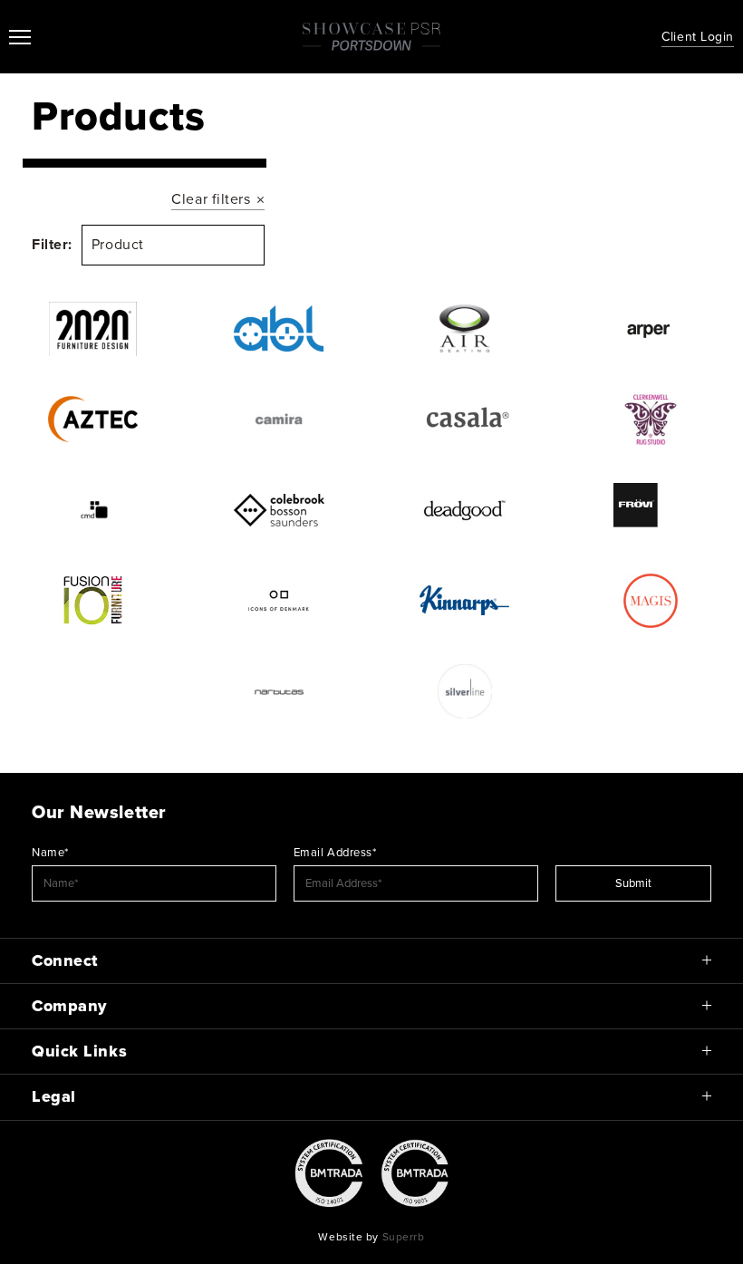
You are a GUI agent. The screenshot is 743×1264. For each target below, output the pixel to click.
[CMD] (93, 510)
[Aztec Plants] (93, 419)
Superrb (403, 1236)
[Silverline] (464, 691)
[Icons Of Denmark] (278, 601)
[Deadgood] (464, 510)
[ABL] (278, 329)
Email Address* (335, 852)
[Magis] (650, 601)
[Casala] (464, 419)
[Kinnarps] (464, 601)
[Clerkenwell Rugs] (650, 419)
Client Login (697, 36)
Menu (20, 37)
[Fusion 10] (93, 601)
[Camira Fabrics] (278, 419)
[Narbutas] (278, 691)
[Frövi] (650, 510)
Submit (633, 883)
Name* (50, 852)
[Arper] (650, 329)
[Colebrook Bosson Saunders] (278, 510)
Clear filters (210, 199)
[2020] (93, 329)
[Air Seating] (464, 329)
